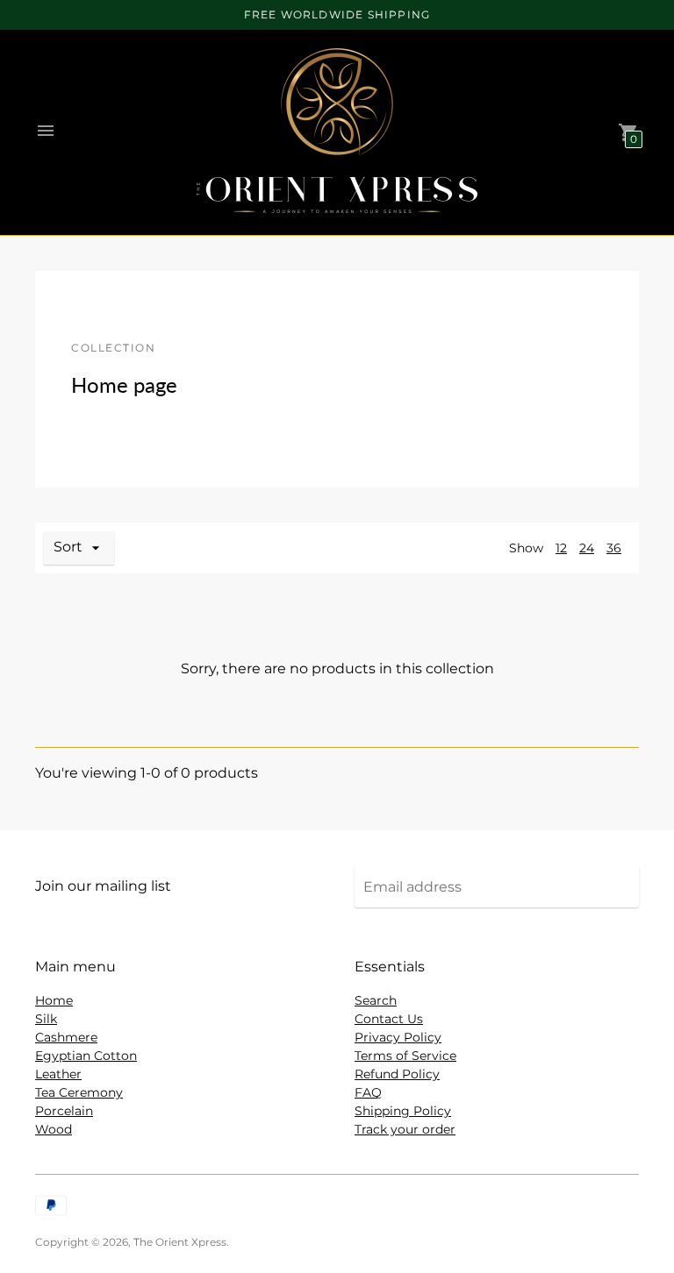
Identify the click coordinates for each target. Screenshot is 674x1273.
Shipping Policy (403, 1111)
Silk (46, 1019)
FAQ (368, 1092)
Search (376, 1000)
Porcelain (64, 1111)
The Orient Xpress (179, 1241)
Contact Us (389, 1019)
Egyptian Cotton (86, 1055)
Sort (68, 546)
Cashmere (66, 1037)
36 (613, 548)
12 (561, 548)
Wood (53, 1129)
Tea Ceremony (79, 1092)
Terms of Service (405, 1055)
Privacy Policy (398, 1037)
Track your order (405, 1129)
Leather (58, 1074)
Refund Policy (397, 1074)
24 (586, 548)
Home (54, 1000)
